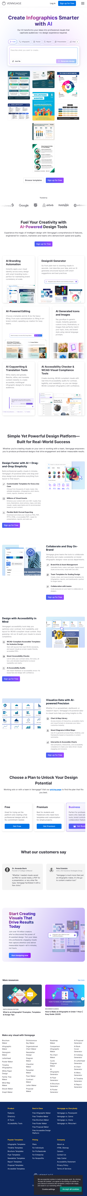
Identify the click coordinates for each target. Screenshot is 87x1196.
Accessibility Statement (66, 1162)
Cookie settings (48, 1189)
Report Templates (15, 1162)
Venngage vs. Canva (65, 1116)
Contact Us (61, 1155)
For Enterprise (37, 1155)
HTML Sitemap (63, 1148)
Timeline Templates (15, 1148)
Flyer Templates (14, 1155)
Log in (52, 3)
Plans (34, 1144)
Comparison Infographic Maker (55, 1049)
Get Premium (49, 826)
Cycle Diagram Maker (53, 1063)
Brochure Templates (15, 1151)
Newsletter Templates (16, 1158)
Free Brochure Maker (40, 1120)
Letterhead (6, 1058)
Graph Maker (7, 1092)
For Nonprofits (38, 1158)
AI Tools (11, 1120)
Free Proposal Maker (40, 1127)
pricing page (55, 789)
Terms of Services (64, 1169)
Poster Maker (7, 1062)
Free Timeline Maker (40, 1116)
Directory (11, 1116)
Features (11, 1113)
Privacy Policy (62, 1165)
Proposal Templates (15, 1165)
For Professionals (39, 1151)
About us (60, 1144)
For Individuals (38, 1148)
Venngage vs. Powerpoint (67, 1113)
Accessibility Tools (15, 1123)
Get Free (17, 826)
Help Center (62, 1158)
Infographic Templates (16, 1144)
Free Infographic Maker (41, 1113)
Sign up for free (67, 3)
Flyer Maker (31, 1076)
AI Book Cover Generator (78, 1049)
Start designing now (19, 955)
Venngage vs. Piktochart (66, 1123)
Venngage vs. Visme (65, 1120)
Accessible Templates (16, 1169)
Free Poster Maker (39, 1123)
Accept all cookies (70, 1189)
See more (81, 980)
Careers (60, 1151)
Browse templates (33, 180)
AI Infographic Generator (54, 1071)
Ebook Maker (7, 1089)
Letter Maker (31, 1085)
